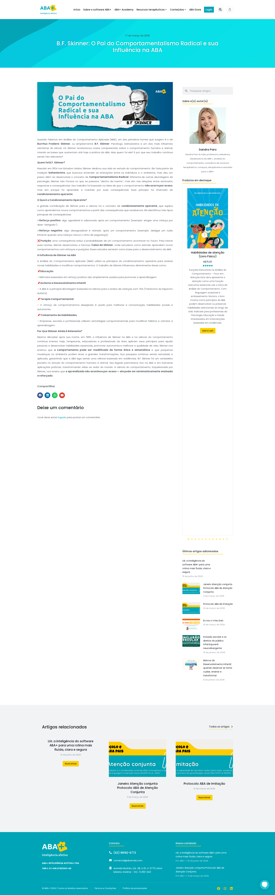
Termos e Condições (105, 888)
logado (62, 417)
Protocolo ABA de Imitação (204, 784)
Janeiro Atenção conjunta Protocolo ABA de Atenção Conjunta (137, 788)
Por (181, 861)
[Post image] (137, 758)
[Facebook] (218, 888)
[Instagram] (225, 888)
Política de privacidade (135, 888)
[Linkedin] (231, 888)
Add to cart (207, 330)
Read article (71, 763)
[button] (220, 9)
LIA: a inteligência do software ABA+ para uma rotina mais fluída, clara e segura (70, 745)
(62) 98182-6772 (124, 853)
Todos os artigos (219, 726)
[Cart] (230, 9)
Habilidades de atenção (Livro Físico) (207, 254)
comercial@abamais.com (127, 860)
